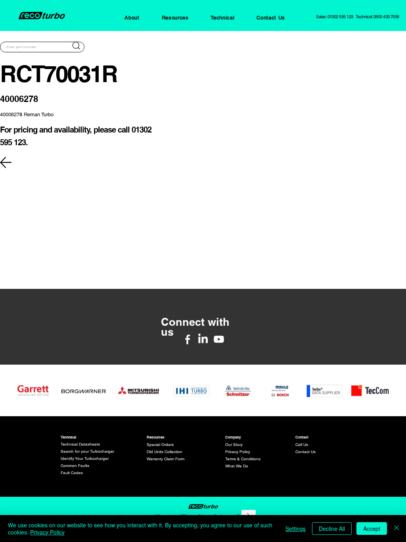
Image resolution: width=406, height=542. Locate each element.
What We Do (236, 466)
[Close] (396, 528)
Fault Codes (72, 472)
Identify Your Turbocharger (85, 458)
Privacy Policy (237, 451)
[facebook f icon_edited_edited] (187, 339)
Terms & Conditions (242, 458)
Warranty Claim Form (165, 458)
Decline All (332, 528)
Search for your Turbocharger (87, 451)
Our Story (234, 444)
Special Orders (160, 444)
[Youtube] (219, 339)
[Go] (76, 45)
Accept (371, 528)
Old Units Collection (164, 451)
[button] (132, 17)
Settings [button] (295, 528)
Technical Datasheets (80, 444)
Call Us (301, 444)
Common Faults (75, 465)
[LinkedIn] (203, 339)
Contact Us (305, 451)
